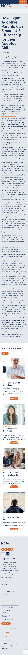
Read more (14, 398)
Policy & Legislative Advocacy (7, 615)
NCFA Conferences (8, 619)
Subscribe (6, 623)
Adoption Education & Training (8, 611)
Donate (22, 2)
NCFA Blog (13, 628)
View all (5, 353)
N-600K (16, 204)
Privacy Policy (6, 640)
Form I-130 (8, 204)
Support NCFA (6, 636)
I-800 (15, 147)
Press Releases (6, 632)
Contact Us (5, 628)
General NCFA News (8, 607)
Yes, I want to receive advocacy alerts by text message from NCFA (8, 593)
